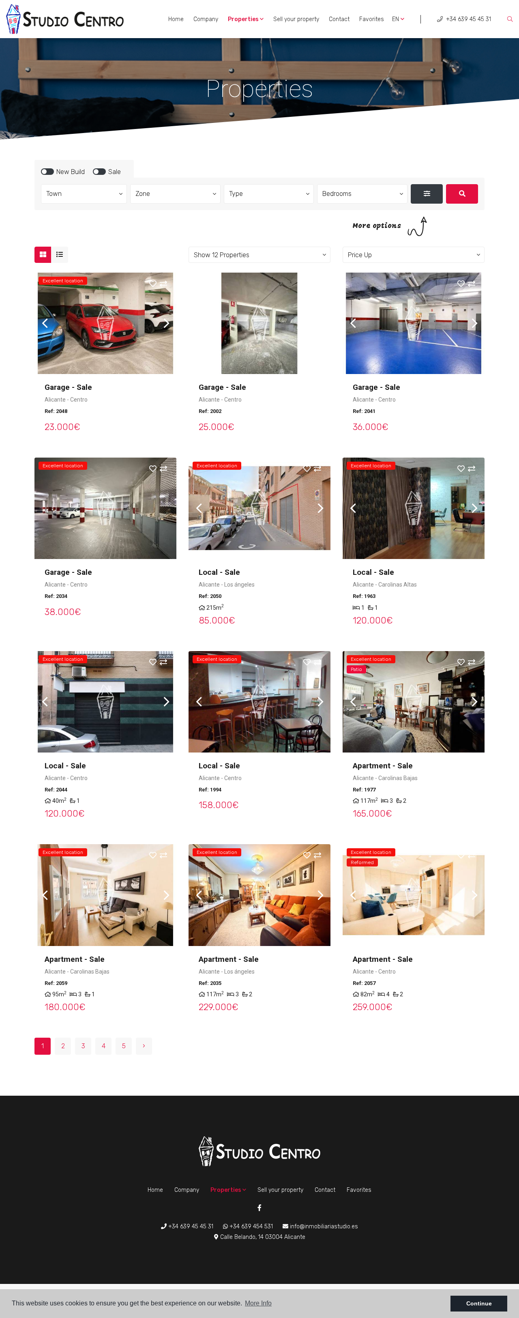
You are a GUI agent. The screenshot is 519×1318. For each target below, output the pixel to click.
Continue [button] (479, 1303)
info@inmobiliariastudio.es (323, 1226)
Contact (339, 19)
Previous (44, 323)
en (396, 19)
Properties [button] (244, 19)
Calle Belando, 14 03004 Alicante (262, 1237)
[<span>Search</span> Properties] (462, 194)
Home (176, 19)
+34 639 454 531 (250, 1226)
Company (205, 19)
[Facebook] (259, 1208)
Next (166, 323)
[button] (259, 255)
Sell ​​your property (296, 19)
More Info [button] (258, 1303)
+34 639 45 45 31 (467, 19)
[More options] (427, 194)
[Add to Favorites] (158, 284)
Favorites (371, 19)
